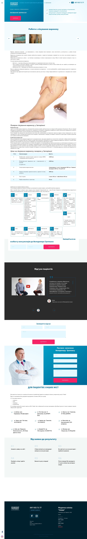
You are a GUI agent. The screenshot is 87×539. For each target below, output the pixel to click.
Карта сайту (32, 524)
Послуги (27, 2)
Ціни (31, 2)
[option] (19, 39)
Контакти (48, 2)
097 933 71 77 (79, 2)
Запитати (15, 18)
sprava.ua (46, 536)
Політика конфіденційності (36, 523)
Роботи (35, 2)
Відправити (51, 246)
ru (69, 2)
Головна (21, 2)
